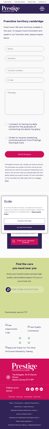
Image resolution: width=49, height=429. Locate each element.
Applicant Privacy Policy (31, 403)
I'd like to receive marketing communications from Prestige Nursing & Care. (25, 140)
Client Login (19, 396)
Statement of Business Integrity (17, 425)
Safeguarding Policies (34, 425)
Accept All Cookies (24, 227)
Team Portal (7, 2)
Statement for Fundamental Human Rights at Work (23, 417)
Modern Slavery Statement (23, 421)
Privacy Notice (19, 403)
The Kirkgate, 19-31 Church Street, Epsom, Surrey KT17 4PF (24, 377)
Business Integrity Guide (23, 414)
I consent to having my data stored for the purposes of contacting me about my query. (25, 126)
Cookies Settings (24, 221)
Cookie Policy (18, 406)
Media (11, 403)
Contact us (42, 2)
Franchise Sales (19, 2)
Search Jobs (32, 2)
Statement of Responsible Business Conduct (24, 410)
